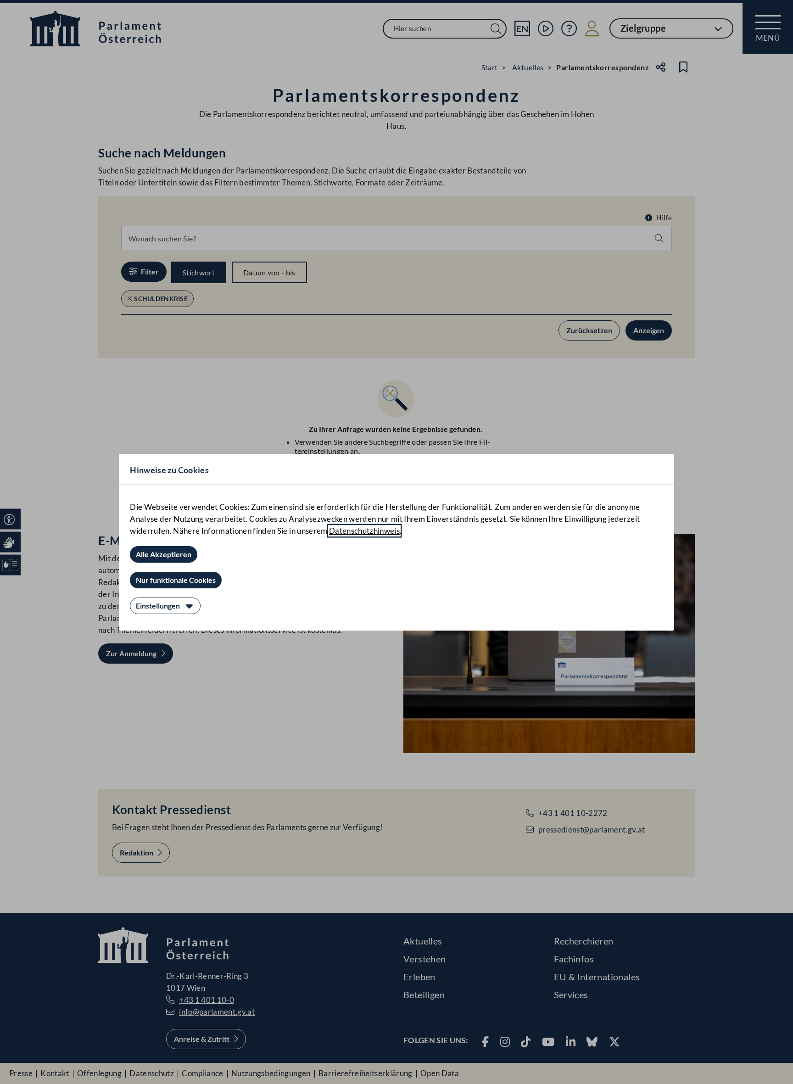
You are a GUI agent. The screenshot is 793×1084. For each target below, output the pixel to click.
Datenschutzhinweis (364, 531)
